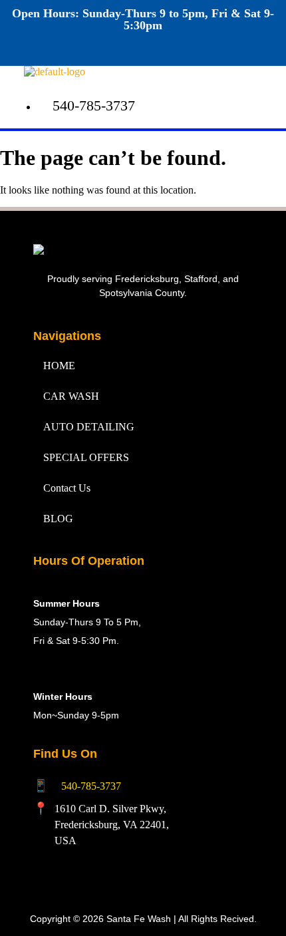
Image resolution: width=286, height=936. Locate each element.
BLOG (58, 518)
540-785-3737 (91, 786)
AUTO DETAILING (88, 426)
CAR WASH (71, 396)
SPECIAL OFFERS (86, 457)
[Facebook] (217, 46)
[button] (192, 78)
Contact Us (66, 488)
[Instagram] (256, 46)
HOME (59, 365)
